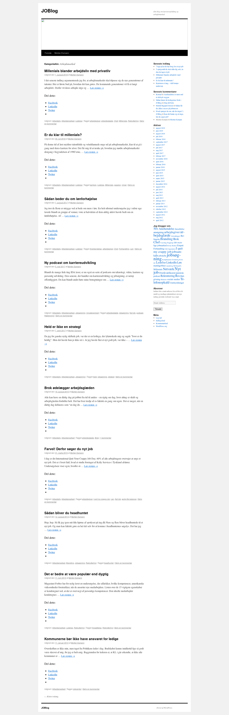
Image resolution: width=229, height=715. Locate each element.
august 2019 (160, 128)
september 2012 (162, 212)
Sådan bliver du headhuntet (66, 512)
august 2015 (160, 170)
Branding (70, 563)
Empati (180, 245)
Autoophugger (175, 236)
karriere (93, 185)
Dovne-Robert (172, 245)
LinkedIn (171, 262)
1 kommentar (105, 437)
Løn (132, 248)
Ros (177, 276)
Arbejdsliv (56, 121)
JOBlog (49, 10)
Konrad (159, 94)
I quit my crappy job (101, 499)
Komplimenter (167, 259)
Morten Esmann (62, 52)
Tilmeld (158, 309)
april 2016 (159, 161)
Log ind (159, 317)
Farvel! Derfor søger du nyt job (68, 448)
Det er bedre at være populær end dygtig (76, 574)
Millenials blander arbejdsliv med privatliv (77, 70)
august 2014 (160, 186)
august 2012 (160, 214)
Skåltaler (164, 279)
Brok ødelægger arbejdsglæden (69, 387)
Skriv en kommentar (64, 315)
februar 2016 (160, 164)
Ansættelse (97, 627)
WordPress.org (161, 326)
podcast (139, 312)
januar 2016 (160, 167)
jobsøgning (124, 312)
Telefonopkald (169, 280)
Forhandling (124, 248)
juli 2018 (159, 136)
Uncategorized (92, 312)
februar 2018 (160, 139)
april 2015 (159, 175)
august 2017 (160, 144)
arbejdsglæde (107, 121)
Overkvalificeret (167, 272)
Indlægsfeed (160, 320)
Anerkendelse (96, 248)
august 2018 (160, 133)
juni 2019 (159, 130)
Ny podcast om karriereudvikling (70, 262)
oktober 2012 (161, 209)
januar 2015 (160, 181)
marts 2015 (160, 178)
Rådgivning (49, 315)
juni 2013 (159, 192)
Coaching (163, 243)
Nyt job (133, 312)
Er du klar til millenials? (63, 134)
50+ (155, 228)
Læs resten (97, 87)
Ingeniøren (171, 249)
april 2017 (159, 153)
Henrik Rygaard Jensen (164, 105)
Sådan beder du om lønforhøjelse (70, 198)
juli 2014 (159, 189)
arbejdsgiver (95, 121)
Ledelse (78, 121)
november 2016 (161, 158)
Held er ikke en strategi (62, 326)
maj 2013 (159, 195)
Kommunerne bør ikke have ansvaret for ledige (81, 638)
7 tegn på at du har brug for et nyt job (169, 66)
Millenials (123, 121)
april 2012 (159, 220)
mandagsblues (159, 265)
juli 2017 (159, 147)
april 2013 (159, 198)
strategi (111, 376)
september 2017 (162, 142)
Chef (116, 121)
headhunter (109, 563)
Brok (97, 437)
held (95, 376)
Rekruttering (133, 121)
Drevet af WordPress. (165, 707)
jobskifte (162, 255)
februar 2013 (160, 200)
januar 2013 (160, 203)
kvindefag (175, 259)
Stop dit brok (169, 102)
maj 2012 (159, 217)
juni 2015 (159, 172)
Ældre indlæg (51, 696)
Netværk (168, 269)
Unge (124, 185)
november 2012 (161, 206)
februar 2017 (160, 156)
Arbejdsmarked (68, 121)
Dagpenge (170, 243)
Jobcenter (77, 689)
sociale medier (173, 279)
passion (117, 185)
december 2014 (161, 184)
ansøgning (158, 232)
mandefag (169, 266)
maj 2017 (159, 150)
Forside (48, 52)
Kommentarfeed (162, 323)
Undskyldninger (177, 282)
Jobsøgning (80, 312)
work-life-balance (129, 499)
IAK (166, 249)
